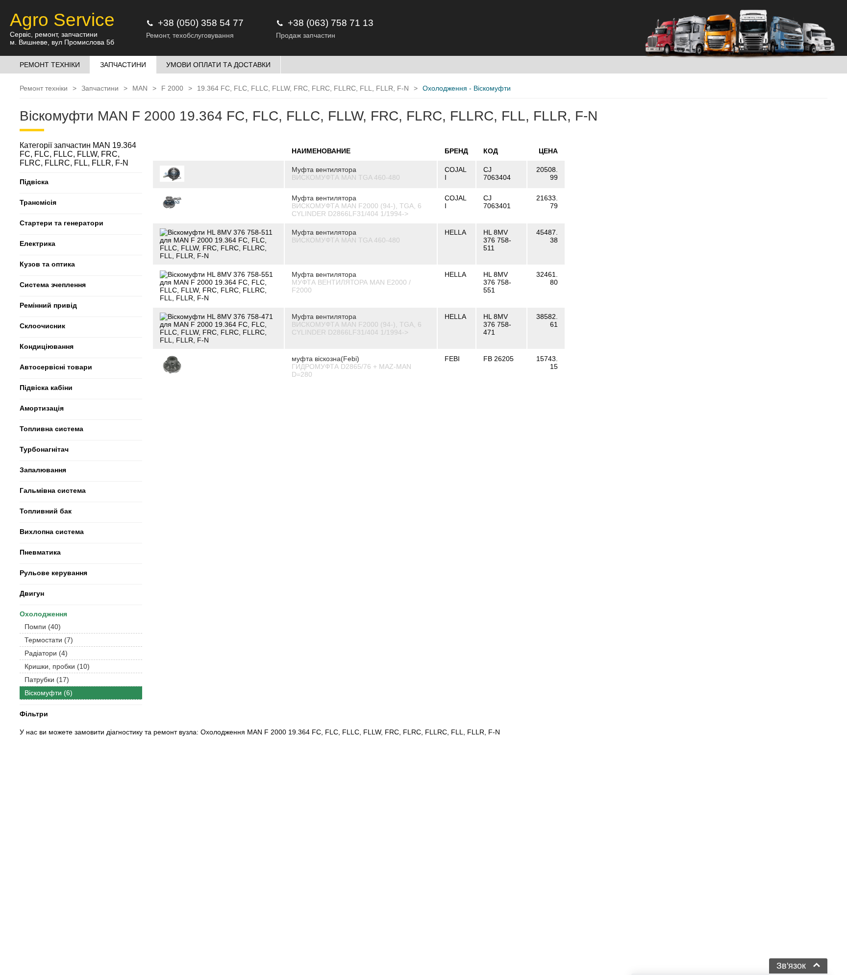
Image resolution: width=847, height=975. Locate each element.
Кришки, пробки (57, 666)
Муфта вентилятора (324, 169)
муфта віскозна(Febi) (325, 359)
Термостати (49, 640)
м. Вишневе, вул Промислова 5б (62, 42)
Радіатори (46, 653)
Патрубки (47, 679)
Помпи (43, 627)
